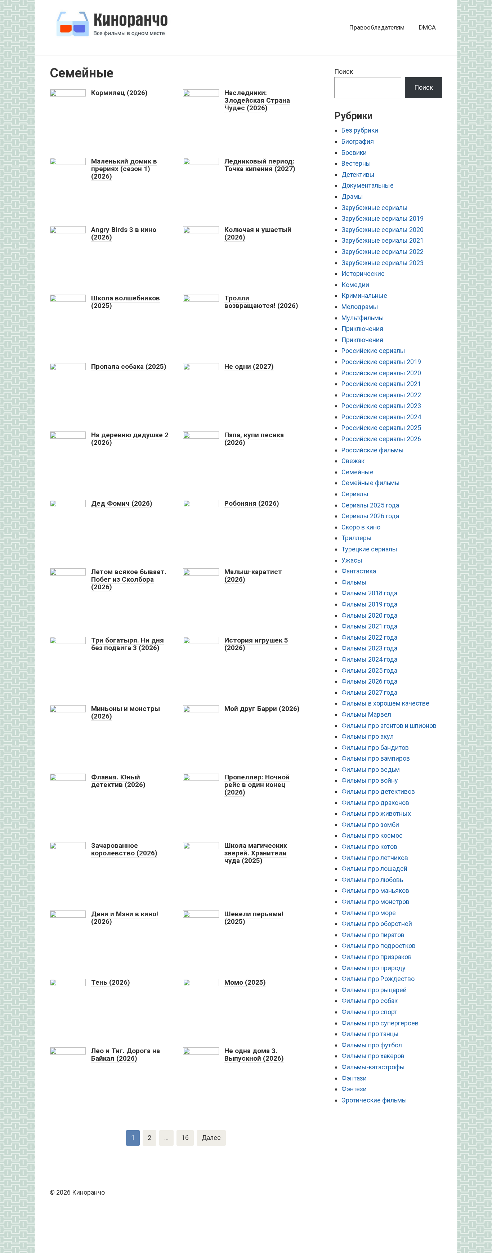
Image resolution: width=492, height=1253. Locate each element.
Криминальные (364, 295)
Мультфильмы (362, 318)
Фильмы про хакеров (372, 1056)
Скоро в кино (360, 527)
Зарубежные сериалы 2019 (382, 218)
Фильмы (354, 582)
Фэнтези (354, 1089)
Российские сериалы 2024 (381, 417)
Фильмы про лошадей (374, 868)
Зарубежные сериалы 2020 (382, 229)
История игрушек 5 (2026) (256, 644)
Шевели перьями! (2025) (253, 918)
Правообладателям (376, 27)
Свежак (352, 461)
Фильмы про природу (373, 968)
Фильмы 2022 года (369, 637)
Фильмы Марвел (366, 714)
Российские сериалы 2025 (381, 427)
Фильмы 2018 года (369, 593)
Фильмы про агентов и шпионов (389, 725)
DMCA (427, 27)
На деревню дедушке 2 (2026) (130, 439)
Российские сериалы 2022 (381, 395)
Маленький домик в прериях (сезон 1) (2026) (124, 168)
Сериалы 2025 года (370, 505)
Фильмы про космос (372, 835)
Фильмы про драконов (375, 802)
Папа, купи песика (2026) (254, 439)
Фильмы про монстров (375, 901)
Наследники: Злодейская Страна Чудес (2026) (257, 100)
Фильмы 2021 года (369, 626)
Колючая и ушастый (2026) (257, 233)
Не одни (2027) (249, 366)
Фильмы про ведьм (370, 769)
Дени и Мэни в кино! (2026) (124, 918)
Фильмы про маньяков (375, 890)
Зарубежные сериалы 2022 (382, 251)
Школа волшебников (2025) (125, 302)
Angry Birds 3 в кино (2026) (123, 233)
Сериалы (354, 494)
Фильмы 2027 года (369, 692)
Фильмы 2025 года (369, 670)
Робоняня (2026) (251, 503)
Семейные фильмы (370, 483)
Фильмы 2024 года (369, 659)
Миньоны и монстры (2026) (125, 712)
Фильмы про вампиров (375, 758)
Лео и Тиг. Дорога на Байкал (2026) (125, 1054)
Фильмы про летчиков (374, 858)
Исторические (363, 273)
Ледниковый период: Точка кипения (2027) (259, 165)
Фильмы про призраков (376, 957)
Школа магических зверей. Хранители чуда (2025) (255, 853)
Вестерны (356, 163)
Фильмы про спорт (369, 1012)
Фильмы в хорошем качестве (385, 703)
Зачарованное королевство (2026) (124, 849)
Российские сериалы (373, 350)
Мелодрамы (359, 306)
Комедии (355, 284)
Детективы (358, 174)
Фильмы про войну (369, 780)
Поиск (343, 71)
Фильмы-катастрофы (373, 1067)
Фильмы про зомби (370, 824)
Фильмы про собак (369, 1000)
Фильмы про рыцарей (374, 990)
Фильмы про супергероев (380, 1023)
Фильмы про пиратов (372, 935)
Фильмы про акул (367, 736)
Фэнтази (354, 1078)
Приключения (362, 328)
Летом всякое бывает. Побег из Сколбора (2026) (128, 579)
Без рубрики (359, 130)
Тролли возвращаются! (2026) (261, 302)
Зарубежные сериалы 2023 (382, 263)
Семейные (357, 472)
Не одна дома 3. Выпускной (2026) (254, 1054)
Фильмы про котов (369, 846)
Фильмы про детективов (378, 791)
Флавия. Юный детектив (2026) (118, 781)
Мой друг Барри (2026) (262, 708)
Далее (211, 1137)
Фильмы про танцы (370, 1034)
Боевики (354, 152)
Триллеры (356, 538)
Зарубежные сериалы (374, 207)
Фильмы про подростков (378, 945)
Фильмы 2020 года (369, 615)
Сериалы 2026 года (370, 516)
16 (185, 1137)
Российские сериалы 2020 (381, 373)
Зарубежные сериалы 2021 (382, 240)
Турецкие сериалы (369, 549)
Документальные (367, 185)
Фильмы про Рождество (378, 979)
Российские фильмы (372, 450)
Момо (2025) (245, 982)
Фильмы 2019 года (369, 604)
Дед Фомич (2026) (121, 503)
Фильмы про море (368, 913)
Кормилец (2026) (119, 93)
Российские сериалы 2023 (381, 406)
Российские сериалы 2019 (381, 362)
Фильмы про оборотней (376, 923)
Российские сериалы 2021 (381, 384)
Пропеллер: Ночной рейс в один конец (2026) (257, 784)
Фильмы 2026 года (369, 681)
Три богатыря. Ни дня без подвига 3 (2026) (127, 644)
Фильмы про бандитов (375, 747)
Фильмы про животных (376, 813)
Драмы (352, 196)
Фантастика (358, 571)
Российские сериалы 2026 (381, 439)
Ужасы (351, 560)
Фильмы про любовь (372, 879)
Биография (357, 141)
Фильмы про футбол (371, 1045)
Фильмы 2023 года (369, 648)
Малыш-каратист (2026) (253, 575)
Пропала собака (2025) (128, 366)
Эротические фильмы (374, 1100)
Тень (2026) (110, 982)
